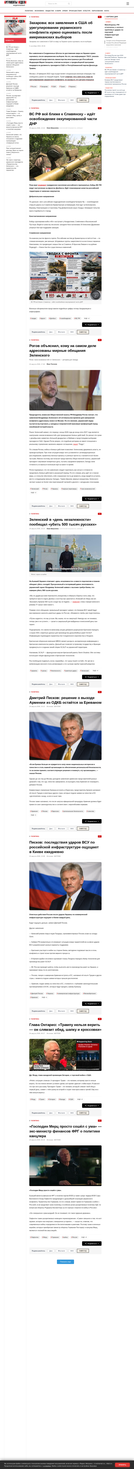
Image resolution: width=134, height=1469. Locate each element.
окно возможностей (87, 489)
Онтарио (51, 1099)
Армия (65, 11)
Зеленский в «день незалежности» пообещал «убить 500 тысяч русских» (13, 75)
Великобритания (89, 993)
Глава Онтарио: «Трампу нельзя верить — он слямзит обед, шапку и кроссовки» (14, 114)
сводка (33, 318)
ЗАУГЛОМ (57, 706)
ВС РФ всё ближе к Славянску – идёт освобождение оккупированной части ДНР (13, 51)
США (53, 86)
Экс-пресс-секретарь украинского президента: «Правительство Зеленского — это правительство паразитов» (14, 165)
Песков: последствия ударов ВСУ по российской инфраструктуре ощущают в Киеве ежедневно (13, 101)
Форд (32, 1099)
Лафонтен (34, 1237)
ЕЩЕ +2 (86, 318)
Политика (29, 11)
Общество (49, 11)
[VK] (122, 4)
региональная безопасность (73, 811)
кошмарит (42, 185)
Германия (55, 1237)
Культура (86, 11)
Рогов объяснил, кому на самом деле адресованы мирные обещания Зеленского (14, 64)
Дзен (51, 100)
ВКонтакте (61, 100)
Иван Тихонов (52, 364)
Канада (62, 1099)
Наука (106, 11)
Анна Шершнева (53, 128)
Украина (72, 86)
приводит (76, 602)
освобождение (65, 318)
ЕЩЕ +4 (95, 670)
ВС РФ (77, 318)
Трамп (62, 86)
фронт (42, 318)
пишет (75, 444)
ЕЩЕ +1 (33, 815)
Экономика (39, 11)
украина (33, 670)
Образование (97, 11)
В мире (58, 11)
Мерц (44, 1237)
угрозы (43, 670)
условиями (47, 1466)
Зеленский (34, 489)
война (65, 1237)
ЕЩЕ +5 (80, 1099)
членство (90, 811)
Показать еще (65, 1262)
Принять (122, 1465)
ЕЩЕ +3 (33, 492)
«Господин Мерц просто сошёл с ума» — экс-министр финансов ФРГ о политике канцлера (14, 126)
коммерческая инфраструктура (68, 993)
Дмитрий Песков (36, 993)
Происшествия (75, 11)
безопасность (55, 670)
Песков (44, 811)
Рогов (45, 489)
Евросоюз (55, 811)
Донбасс (52, 318)
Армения (34, 811)
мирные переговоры (69, 489)
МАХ (72, 100)
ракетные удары (70, 670)
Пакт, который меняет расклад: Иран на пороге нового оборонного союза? (14, 151)
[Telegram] (117, 4)
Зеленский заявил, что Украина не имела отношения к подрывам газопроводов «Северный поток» (14, 139)
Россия (33, 86)
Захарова (44, 86)
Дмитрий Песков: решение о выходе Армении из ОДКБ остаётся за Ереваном (13, 87)
